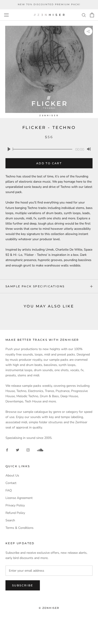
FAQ (8, 490)
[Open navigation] (6, 15)
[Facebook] (7, 449)
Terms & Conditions (19, 528)
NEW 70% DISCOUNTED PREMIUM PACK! (49, 4)
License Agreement (19, 498)
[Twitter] (17, 449)
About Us (12, 475)
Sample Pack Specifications (34, 286)
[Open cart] (92, 15)
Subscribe (22, 585)
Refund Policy (15, 513)
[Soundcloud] (40, 450)
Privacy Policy (15, 505)
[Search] (84, 15)
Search (10, 520)
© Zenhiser (49, 607)
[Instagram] (28, 449)
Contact (10, 483)
